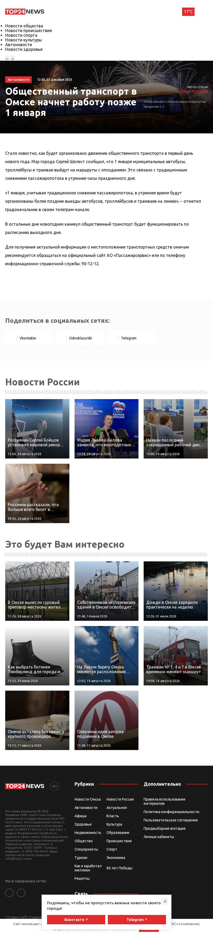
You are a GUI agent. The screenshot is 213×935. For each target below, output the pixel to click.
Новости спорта (21, 35)
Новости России (120, 799)
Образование (117, 833)
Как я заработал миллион (88, 868)
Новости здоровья (24, 49)
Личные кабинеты (159, 837)
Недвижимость (88, 833)
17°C (188, 11)
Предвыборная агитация (164, 828)
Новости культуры (23, 40)
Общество (84, 841)
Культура (114, 824)
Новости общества (24, 25)
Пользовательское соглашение (171, 820)
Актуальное (116, 808)
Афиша (80, 816)
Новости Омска (88, 799)
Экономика (115, 858)
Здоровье (83, 824)
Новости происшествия (28, 30)
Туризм (81, 858)
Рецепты (82, 878)
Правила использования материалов (164, 801)
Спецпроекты (86, 849)
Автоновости (18, 44)
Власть (112, 816)
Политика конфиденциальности (171, 812)
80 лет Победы (119, 868)
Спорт (111, 849)
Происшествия (119, 841)
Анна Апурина (194, 91)
